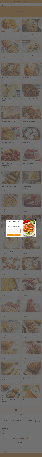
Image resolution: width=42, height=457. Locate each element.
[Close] (36, 220)
